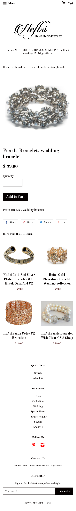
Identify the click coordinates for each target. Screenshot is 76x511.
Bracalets (20, 67)
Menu (11, 3)
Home (6, 67)
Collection (38, 401)
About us (38, 378)
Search (38, 373)
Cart (70, 3)
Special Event (38, 411)
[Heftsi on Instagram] (42, 445)
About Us (38, 427)
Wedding (38, 406)
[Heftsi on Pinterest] (33, 445)
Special (38, 421)
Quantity (8, 176)
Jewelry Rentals (38, 416)
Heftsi (48, 503)
